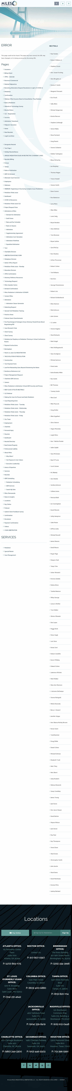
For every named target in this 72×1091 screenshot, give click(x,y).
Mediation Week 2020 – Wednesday (15, 408)
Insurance (7, 69)
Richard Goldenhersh (57, 297)
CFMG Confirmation (10, 274)
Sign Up (65, 933)
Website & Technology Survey (13, 106)
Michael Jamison (56, 360)
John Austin (54, 866)
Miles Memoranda (9, 493)
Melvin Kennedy (55, 704)
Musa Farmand (55, 135)
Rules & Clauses (11, 226)
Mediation (7, 91)
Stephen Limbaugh (56, 122)
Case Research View (10, 328)
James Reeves (55, 541)
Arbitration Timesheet (11, 121)
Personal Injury (9, 430)
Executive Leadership (12, 464)
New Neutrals (8, 132)
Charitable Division (10, 252)
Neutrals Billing (9, 159)
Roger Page (54, 554)
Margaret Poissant (56, 91)
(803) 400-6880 (37, 988)
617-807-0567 (37, 958)
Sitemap (62, 1080)
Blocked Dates (8, 110)
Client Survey (8, 332)
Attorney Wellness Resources (13, 277)
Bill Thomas (54, 385)
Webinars (7, 185)
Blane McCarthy (55, 160)
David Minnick (55, 510)
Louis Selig (54, 216)
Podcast (6, 508)
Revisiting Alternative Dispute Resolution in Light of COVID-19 (23, 88)
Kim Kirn (53, 279)
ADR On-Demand (9, 174)
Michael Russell (55, 535)
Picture (6, 163)
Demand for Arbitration (13, 215)
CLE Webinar (8, 393)
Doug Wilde (54, 741)
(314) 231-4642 (13, 997)
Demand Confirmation (11, 289)
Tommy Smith (55, 391)
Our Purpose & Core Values (14, 460)
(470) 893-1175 (13, 964)
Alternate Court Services (12, 178)
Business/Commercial (11, 80)
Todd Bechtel (55, 735)
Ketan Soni (54, 647)
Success (7, 117)
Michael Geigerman (57, 110)
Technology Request (10, 281)
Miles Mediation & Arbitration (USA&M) (16, 292)
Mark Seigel (54, 341)
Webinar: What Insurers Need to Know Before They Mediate (22, 99)
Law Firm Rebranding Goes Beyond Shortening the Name (21, 367)
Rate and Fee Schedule (13, 222)
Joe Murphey (54, 166)
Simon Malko (55, 129)
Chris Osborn (55, 422)
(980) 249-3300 (13, 1051)
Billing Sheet (8, 73)
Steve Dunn (54, 847)
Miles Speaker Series (10, 285)
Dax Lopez (54, 622)
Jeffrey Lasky (55, 529)
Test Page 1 (8, 148)
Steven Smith (55, 185)
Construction (8, 360)
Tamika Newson (56, 591)
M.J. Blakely (54, 472)
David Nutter (55, 816)
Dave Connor (55, 191)
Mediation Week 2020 (11, 192)
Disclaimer (7, 519)
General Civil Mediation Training (14, 311)
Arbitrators (9, 229)
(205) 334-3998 (61, 964)
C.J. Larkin (53, 322)
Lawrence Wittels (56, 672)
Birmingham (8, 349)
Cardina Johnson (56, 485)
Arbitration (7, 300)
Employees (7, 181)
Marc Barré (54, 772)
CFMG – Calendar (9, 77)
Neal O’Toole (55, 460)
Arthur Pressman (56, 260)
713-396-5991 (61, 1051)
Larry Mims (54, 204)
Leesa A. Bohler (55, 604)
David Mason (55, 547)
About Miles (8, 452)
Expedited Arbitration (12, 244)
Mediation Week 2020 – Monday (14, 266)
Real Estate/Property (10, 445)
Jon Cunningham (56, 504)
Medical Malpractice (10, 84)
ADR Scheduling (9, 478)
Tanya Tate (54, 566)
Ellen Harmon (55, 304)
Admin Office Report (10, 263)
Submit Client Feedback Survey (14, 512)
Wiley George (55, 597)
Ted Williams (55, 272)
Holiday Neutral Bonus (11, 152)
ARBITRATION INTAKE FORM (13, 255)
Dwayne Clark (55, 560)
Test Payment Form (10, 364)
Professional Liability (10, 449)
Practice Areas (8, 314)
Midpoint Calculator (10, 125)
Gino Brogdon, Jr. (56, 79)
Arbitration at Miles (10, 211)
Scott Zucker (55, 466)
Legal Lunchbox (19, 137)
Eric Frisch (54, 97)
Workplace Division (10, 259)
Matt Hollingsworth (57, 347)
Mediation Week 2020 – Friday (13, 415)
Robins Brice (55, 585)
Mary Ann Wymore (56, 685)
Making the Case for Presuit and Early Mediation (19, 397)
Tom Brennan (55, 235)
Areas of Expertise (10, 467)
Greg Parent (54, 141)
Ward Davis (54, 872)
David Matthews (56, 879)
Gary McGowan (55, 454)
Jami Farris (54, 804)
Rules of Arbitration (10, 170)
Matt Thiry (54, 766)
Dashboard (7, 196)
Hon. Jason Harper (56, 810)
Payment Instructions (11, 345)
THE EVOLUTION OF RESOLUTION (14, 356)
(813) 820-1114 (61, 994)
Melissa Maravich (56, 785)
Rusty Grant (54, 729)
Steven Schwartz (56, 147)
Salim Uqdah (54, 447)
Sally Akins (54, 104)
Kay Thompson (55, 841)
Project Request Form (11, 207)
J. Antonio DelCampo (57, 691)
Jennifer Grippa (55, 716)
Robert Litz (54, 291)
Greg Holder (54, 410)
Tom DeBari (54, 610)
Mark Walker (54, 679)
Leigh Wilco (54, 435)
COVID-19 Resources (10, 200)
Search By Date (11, 489)
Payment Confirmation (11, 523)
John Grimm (54, 316)
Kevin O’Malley (55, 660)
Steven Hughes (55, 329)
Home (6, 128)
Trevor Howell (55, 179)
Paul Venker (54, 54)
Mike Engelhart (55, 416)
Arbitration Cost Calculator (14, 237)
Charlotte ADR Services (11, 379)
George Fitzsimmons (57, 285)
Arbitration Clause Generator (15, 303)
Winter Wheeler (56, 616)
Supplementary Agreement (14, 233)
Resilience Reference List (12, 371)
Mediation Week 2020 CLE (12, 204)
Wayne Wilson (55, 822)
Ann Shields (54, 479)
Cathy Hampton (55, 516)
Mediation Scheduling (13, 482)
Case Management (10, 555)
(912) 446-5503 (37, 1051)
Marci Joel (54, 397)
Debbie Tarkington (56, 154)
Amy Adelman (55, 229)
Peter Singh (54, 635)
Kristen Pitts (55, 885)
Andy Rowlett (55, 779)
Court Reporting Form (11, 401)
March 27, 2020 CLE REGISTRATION (15, 353)
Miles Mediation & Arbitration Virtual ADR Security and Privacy (23, 386)
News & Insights (9, 497)
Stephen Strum (55, 66)
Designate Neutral (10, 144)
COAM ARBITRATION (10, 530)
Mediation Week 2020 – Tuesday (14, 404)
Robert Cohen (55, 266)
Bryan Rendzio (55, 222)
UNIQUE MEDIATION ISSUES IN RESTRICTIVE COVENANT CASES (23, 155)
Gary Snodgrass (55, 354)
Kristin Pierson (55, 116)
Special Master (9, 551)
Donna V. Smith (55, 85)
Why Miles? (9, 456)
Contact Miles (8, 296)
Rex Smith (54, 379)
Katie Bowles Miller (57, 372)
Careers (6, 382)
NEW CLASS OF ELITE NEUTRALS (14, 390)
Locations (7, 501)
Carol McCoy (54, 247)
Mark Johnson (55, 310)
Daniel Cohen (55, 747)
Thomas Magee (55, 172)
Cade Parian (54, 522)
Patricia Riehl (55, 497)
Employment (8, 423)
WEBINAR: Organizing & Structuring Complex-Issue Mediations (23, 189)
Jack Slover (54, 829)
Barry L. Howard (55, 710)
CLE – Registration (10, 114)
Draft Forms (9, 218)
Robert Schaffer (56, 654)
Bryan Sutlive (55, 241)
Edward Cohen (55, 666)
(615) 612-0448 (61, 1024)
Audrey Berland (55, 891)
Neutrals (7, 475)
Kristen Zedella (55, 579)
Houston (7, 434)
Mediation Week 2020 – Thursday (14, 412)
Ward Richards (55, 335)
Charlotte (7, 427)
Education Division (10, 270)
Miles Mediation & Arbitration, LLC (23, 1080)
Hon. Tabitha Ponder (57, 441)
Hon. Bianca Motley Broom (59, 722)
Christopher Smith (56, 860)
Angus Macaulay (56, 429)
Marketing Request (10, 307)
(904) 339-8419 (37, 1024)
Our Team (7, 419)
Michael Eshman (56, 754)
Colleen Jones (55, 491)
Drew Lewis (54, 366)
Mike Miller (54, 210)
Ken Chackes (55, 254)
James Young (55, 797)
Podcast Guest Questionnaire (13, 318)
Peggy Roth (54, 629)
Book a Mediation (9, 103)
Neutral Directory (9, 441)
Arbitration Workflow (12, 241)
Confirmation (8, 95)
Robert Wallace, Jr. (56, 60)
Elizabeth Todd (55, 760)
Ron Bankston (55, 197)
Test (5, 248)
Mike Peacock (55, 404)
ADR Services (10, 486)
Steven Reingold (56, 697)
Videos (6, 526)
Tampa (6, 167)
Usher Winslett (55, 572)
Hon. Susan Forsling (57, 72)
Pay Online (7, 504)
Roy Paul (53, 835)
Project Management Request (13, 375)
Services (7, 471)
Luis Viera (54, 641)
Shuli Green (54, 854)
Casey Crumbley (56, 791)
